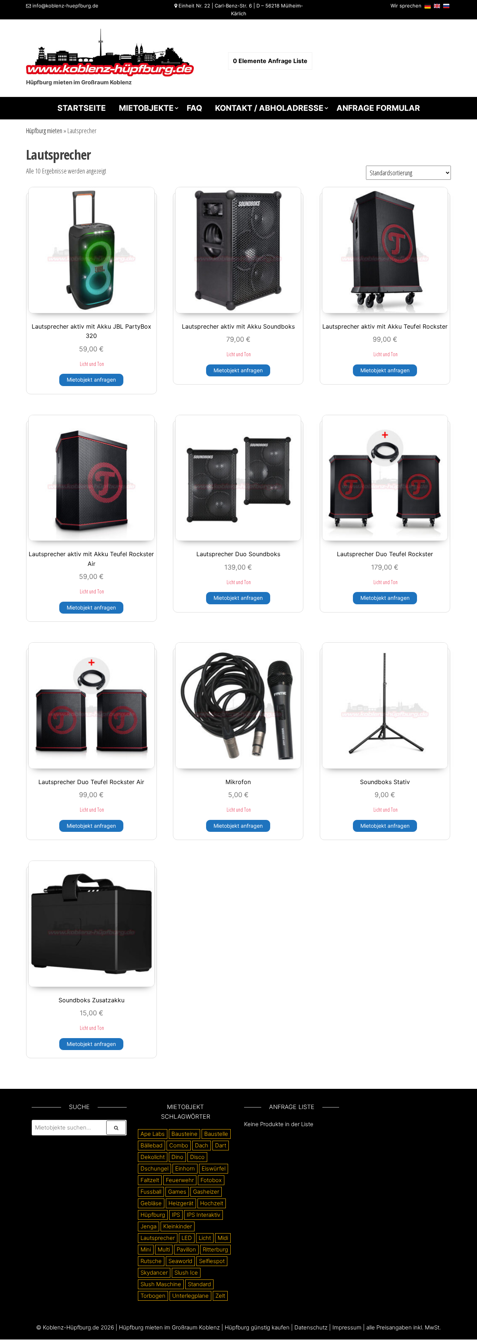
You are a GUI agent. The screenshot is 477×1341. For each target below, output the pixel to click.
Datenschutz (311, 1327)
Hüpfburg (152, 1214)
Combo (178, 1145)
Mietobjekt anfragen (91, 379)
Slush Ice (186, 1272)
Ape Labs (152, 1133)
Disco (197, 1156)
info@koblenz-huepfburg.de (65, 6)
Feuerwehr (180, 1180)
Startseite (81, 108)
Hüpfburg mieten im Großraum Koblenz (169, 1327)
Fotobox (211, 1180)
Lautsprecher (157, 1237)
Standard (199, 1284)
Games (177, 1191)
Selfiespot (212, 1261)
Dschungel (154, 1168)
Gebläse (151, 1203)
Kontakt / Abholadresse (269, 108)
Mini (145, 1249)
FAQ (194, 108)
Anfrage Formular (378, 108)
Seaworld (180, 1261)
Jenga (148, 1226)
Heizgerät (180, 1203)
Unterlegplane (190, 1295)
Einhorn (185, 1168)
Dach (201, 1145)
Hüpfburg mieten (44, 130)
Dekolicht (152, 1156)
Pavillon (186, 1249)
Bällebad (151, 1145)
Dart (220, 1145)
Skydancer (154, 1272)
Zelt (220, 1295)
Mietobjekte (146, 108)
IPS (176, 1214)
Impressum (346, 1327)
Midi (223, 1237)
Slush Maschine (160, 1284)
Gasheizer (206, 1191)
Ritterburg (215, 1249)
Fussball (150, 1191)
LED (186, 1237)
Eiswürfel (213, 1168)
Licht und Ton (92, 363)
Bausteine (184, 1133)
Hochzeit (211, 1203)
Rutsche (151, 1261)
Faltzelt (149, 1180)
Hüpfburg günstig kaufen (257, 1327)
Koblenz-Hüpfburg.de (71, 1327)
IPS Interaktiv (203, 1214)
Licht (205, 1237)
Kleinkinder (177, 1226)
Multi (164, 1249)
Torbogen (152, 1295)
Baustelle (216, 1133)
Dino (177, 1156)
